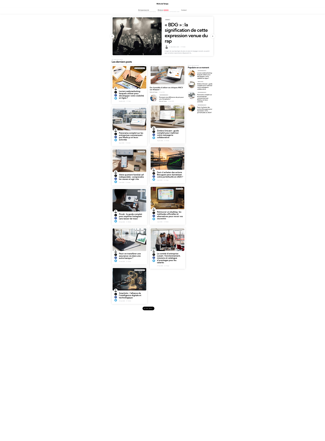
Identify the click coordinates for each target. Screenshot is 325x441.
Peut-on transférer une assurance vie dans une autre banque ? (130, 255)
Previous (112, 36)
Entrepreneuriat (139, 68)
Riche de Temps (153, 92)
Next (213, 36)
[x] (115, 92)
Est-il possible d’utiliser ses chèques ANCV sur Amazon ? (166, 89)
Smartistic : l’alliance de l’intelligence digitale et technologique (130, 295)
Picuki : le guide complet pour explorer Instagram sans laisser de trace (130, 216)
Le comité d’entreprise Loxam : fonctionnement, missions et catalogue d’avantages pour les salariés (168, 258)
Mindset (167, 19)
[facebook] (115, 95)
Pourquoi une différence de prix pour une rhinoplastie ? (171, 98)
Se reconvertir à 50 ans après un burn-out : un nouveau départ (188, 30)
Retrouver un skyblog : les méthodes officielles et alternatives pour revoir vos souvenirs (170, 215)
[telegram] (115, 98)
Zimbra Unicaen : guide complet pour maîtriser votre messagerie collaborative (168, 134)
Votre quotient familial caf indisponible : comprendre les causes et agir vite (131, 176)
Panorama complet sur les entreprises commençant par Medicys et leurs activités (131, 136)
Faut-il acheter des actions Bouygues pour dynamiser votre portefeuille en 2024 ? (170, 174)
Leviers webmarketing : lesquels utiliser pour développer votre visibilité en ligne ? (131, 94)
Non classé (179, 68)
